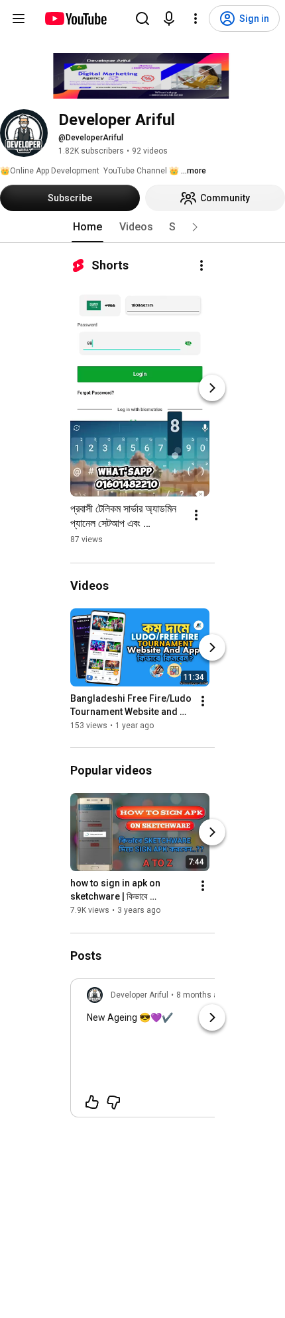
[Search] (142, 18)
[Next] (212, 388)
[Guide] (19, 18)
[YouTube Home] (75, 18)
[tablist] (142, 227)
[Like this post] (92, 1102)
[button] (195, 227)
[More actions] (201, 265)
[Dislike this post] (113, 1102)
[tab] (87, 227)
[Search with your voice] (169, 18)
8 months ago (201, 995)
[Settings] (195, 18)
